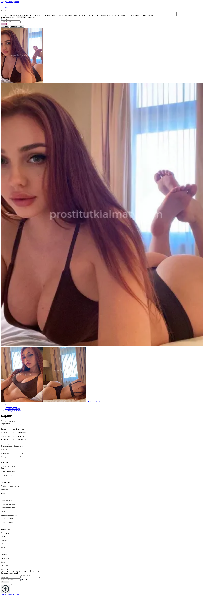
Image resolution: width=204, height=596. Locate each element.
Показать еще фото (93, 401)
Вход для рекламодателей (10, 2)
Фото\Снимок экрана (8, 17)
